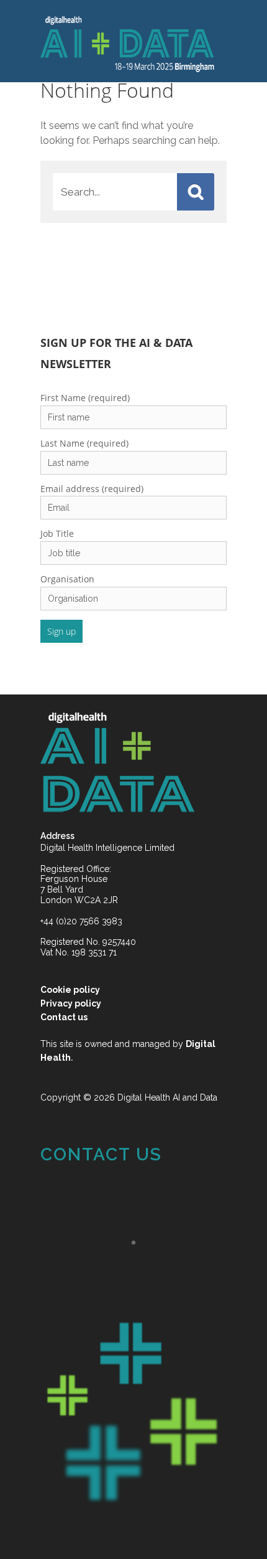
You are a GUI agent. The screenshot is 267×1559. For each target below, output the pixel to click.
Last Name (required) (84, 428)
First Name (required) (85, 383)
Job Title (57, 518)
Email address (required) (91, 474)
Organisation (67, 564)
